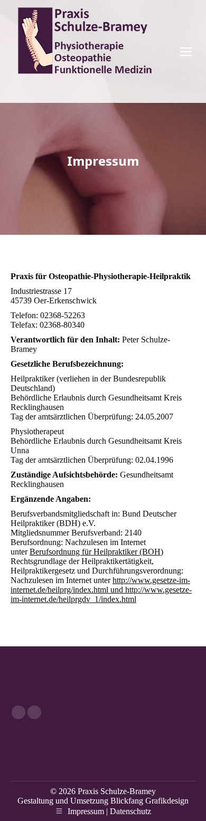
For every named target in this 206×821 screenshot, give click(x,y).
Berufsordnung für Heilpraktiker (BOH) (96, 551)
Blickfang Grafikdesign (149, 800)
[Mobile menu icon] (185, 51)
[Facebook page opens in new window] (18, 712)
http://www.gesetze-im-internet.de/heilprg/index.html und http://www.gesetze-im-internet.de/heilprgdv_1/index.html (101, 590)
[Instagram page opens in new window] (34, 712)
